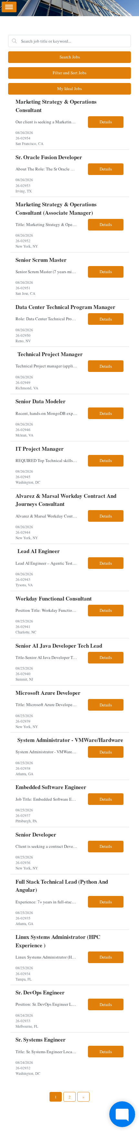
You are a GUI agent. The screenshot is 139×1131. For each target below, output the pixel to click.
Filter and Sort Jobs (69, 73)
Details (106, 122)
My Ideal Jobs (69, 88)
